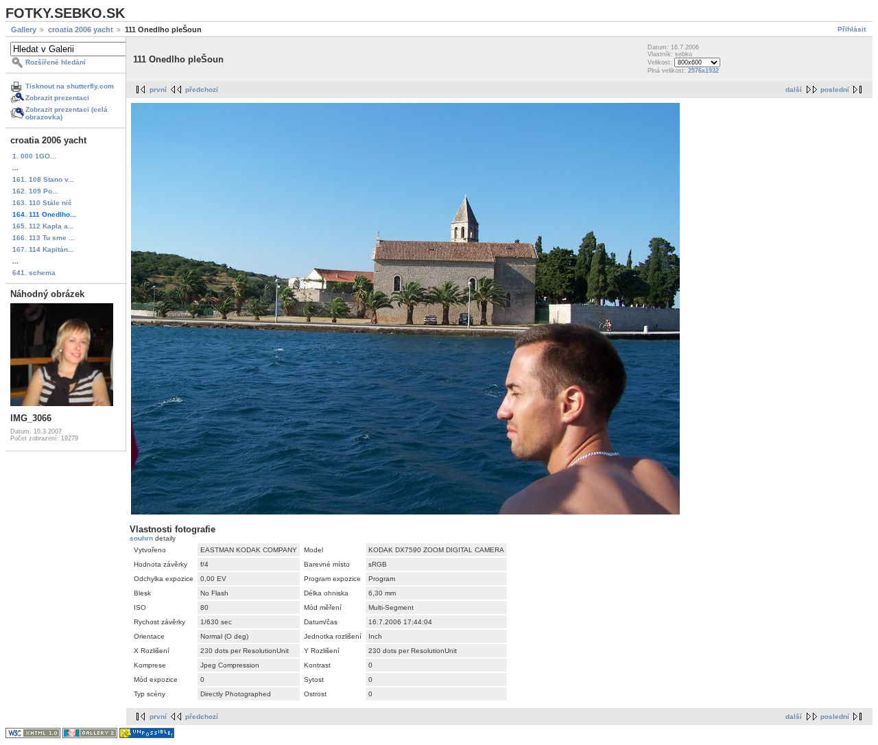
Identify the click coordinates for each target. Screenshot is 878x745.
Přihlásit (852, 29)
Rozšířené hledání (55, 62)
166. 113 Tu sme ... (43, 237)
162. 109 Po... (35, 191)
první (158, 89)
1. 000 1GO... (34, 156)
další (793, 89)
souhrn (142, 538)
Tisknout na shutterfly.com (69, 86)
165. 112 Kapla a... (43, 226)
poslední (834, 89)
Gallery (23, 29)
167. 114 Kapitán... (43, 249)
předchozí (201, 89)
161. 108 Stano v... (43, 179)
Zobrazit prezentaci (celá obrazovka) (66, 113)
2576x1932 (703, 70)
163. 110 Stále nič (42, 202)
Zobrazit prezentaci (57, 98)
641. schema (34, 272)
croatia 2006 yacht (80, 29)
